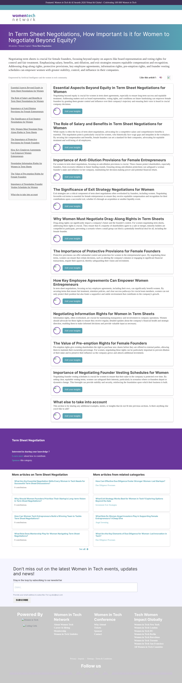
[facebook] (73, 672)
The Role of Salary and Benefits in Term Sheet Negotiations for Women (27, 99)
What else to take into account (24, 194)
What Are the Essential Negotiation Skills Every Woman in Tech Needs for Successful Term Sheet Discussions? (49, 482)
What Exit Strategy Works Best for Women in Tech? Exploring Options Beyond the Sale (129, 499)
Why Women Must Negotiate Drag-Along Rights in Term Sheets (27, 130)
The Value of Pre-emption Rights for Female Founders (27, 175)
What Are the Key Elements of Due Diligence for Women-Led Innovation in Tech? (131, 534)
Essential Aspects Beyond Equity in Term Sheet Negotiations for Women (27, 89)
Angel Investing (102, 522)
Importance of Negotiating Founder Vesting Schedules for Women (27, 185)
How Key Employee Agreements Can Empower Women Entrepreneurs (26, 153)
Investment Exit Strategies (106, 505)
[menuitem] (63, 624)
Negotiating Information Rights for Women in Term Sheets (26, 165)
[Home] (24, 17)
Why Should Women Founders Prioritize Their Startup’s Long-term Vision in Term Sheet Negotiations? (50, 499)
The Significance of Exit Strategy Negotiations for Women (26, 120)
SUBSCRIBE (22, 600)
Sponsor (16, 460)
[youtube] (108, 672)
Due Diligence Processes (105, 485)
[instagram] (91, 672)
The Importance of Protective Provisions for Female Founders (25, 141)
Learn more (17, 456)
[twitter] (100, 672)
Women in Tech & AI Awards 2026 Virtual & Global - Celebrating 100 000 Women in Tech (95, 2)
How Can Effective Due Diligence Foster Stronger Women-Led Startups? (130, 481)
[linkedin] (82, 672)
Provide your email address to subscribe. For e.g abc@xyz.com (38, 595)
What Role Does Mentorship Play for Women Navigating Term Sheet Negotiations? (47, 534)
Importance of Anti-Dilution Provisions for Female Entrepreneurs (27, 110)
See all (82, 549)
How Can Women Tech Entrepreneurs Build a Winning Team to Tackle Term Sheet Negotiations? (47, 517)
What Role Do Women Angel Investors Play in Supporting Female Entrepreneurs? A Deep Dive (127, 517)
